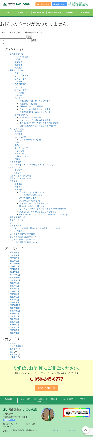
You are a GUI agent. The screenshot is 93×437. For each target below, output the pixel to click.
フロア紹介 (19, 93)
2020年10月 (15, 280)
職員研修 (13, 354)
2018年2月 (14, 330)
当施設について (24, 12)
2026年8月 (14, 253)
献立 (12, 352)
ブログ (13, 223)
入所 (16, 73)
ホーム (8, 12)
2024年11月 (15, 264)
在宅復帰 (18, 131)
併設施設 (18, 68)
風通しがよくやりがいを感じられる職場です (38, 212)
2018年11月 (15, 308)
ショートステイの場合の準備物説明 (34, 120)
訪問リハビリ (20, 90)
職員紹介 (18, 189)
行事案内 (13, 357)
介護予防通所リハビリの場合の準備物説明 (37, 126)
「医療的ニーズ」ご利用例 (31, 106)
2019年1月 (14, 302)
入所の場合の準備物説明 (30, 117)
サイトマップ (15, 173)
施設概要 (18, 65)
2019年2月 (14, 300)
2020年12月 (15, 275)
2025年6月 (14, 258)
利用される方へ (39, 12)
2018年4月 (14, 325)
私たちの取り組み (54, 12)
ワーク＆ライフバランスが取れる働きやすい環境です (42, 209)
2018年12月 (15, 305)
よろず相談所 (15, 226)
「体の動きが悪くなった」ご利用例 (34, 101)
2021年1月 (14, 272)
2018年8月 (14, 316)
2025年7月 (14, 255)
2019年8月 (14, 283)
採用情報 (69, 12)
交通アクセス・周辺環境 (20, 176)
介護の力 (18, 142)
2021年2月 (14, 269)
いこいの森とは (21, 57)
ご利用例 (18, 98)
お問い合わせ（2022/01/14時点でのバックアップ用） (33, 165)
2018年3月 (14, 327)
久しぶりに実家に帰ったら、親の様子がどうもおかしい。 (40, 228)
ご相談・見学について (46, 388)
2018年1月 (14, 333)
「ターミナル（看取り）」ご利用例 (34, 109)
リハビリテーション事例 (30, 140)
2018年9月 (14, 314)
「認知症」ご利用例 (28, 104)
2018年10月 (15, 311)
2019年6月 (14, 289)
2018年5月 (14, 322)
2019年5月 (14, 291)
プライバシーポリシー (71, 430)
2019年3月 (14, 297)
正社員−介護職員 (17, 231)
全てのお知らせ (16, 220)
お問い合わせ (15, 167)
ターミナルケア (21, 148)
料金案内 (18, 95)
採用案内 (13, 349)
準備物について (21, 115)
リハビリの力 (20, 137)
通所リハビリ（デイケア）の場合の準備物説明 (39, 123)
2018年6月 (14, 319)
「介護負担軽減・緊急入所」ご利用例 (35, 112)
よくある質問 (84, 12)
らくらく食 (19, 151)
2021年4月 (14, 266)
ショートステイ (21, 76)
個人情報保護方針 (17, 217)
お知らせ (13, 343)
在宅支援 (18, 134)
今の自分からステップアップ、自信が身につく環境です (43, 214)
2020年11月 (15, 278)
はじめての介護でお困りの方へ (23, 234)
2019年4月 (14, 294)
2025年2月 (14, 261)
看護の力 (18, 145)
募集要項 (18, 184)
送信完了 (18, 170)
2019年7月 (14, 286)
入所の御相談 (15, 346)
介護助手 (18, 159)
